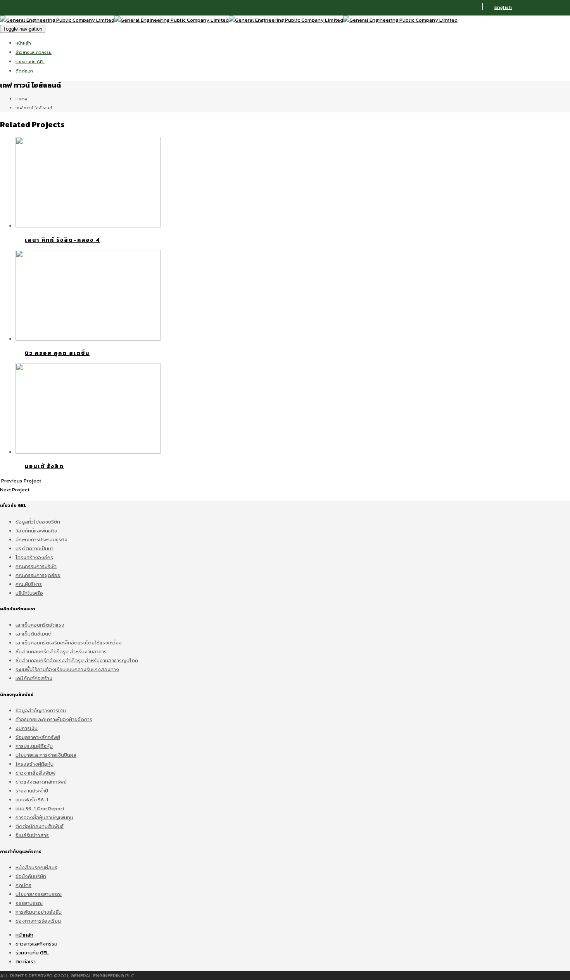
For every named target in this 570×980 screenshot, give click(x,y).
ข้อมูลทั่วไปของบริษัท (38, 521)
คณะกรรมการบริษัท (36, 566)
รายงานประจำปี (32, 790)
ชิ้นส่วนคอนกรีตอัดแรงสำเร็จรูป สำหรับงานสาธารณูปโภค (77, 660)
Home (22, 99)
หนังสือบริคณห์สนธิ (36, 867)
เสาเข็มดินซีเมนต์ (34, 633)
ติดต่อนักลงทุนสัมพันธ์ (40, 826)
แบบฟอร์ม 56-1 (32, 799)
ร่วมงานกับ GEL (30, 62)
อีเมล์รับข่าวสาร (32, 835)
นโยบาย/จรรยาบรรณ (39, 894)
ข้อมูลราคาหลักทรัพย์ (38, 737)
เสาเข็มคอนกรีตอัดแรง (40, 625)
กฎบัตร (23, 885)
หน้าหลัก (23, 43)
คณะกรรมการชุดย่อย (38, 575)
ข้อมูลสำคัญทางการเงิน (41, 710)
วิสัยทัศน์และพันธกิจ (36, 530)
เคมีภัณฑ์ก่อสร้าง (34, 678)
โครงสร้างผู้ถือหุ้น (35, 764)
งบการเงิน (27, 728)
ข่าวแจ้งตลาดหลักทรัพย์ (41, 781)
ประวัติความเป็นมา (35, 548)
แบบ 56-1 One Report (40, 808)
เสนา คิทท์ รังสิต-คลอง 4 (62, 240)
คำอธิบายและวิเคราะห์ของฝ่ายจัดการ (54, 719)
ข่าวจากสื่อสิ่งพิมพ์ (35, 773)
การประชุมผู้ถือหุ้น (34, 746)
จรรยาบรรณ (29, 903)
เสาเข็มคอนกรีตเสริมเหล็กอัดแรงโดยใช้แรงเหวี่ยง (69, 642)
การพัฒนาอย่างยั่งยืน (39, 912)
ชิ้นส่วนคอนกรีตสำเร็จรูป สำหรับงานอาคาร (61, 651)
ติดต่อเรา (24, 71)
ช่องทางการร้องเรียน (38, 921)
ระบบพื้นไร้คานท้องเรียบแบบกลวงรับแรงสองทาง (67, 669)
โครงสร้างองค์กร (34, 557)
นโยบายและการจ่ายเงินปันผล (46, 755)
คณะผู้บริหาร (29, 584)
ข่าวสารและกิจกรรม (34, 52)
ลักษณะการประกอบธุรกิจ (41, 539)
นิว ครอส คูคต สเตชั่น (57, 353)
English (503, 7)
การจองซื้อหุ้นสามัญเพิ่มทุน (44, 817)
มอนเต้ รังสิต (44, 466)
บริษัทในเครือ (29, 593)
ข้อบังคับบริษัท (31, 876)
